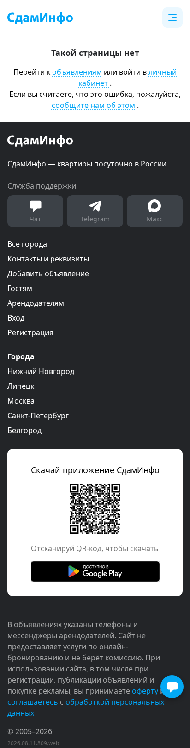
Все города (27, 244)
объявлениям (77, 72)
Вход (15, 318)
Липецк (20, 386)
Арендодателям (35, 303)
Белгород (24, 430)
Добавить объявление (48, 273)
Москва (21, 401)
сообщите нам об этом (93, 105)
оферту (145, 691)
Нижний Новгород (40, 371)
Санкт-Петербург (38, 415)
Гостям (19, 288)
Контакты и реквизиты (48, 259)
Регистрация (30, 332)
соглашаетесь (32, 702)
